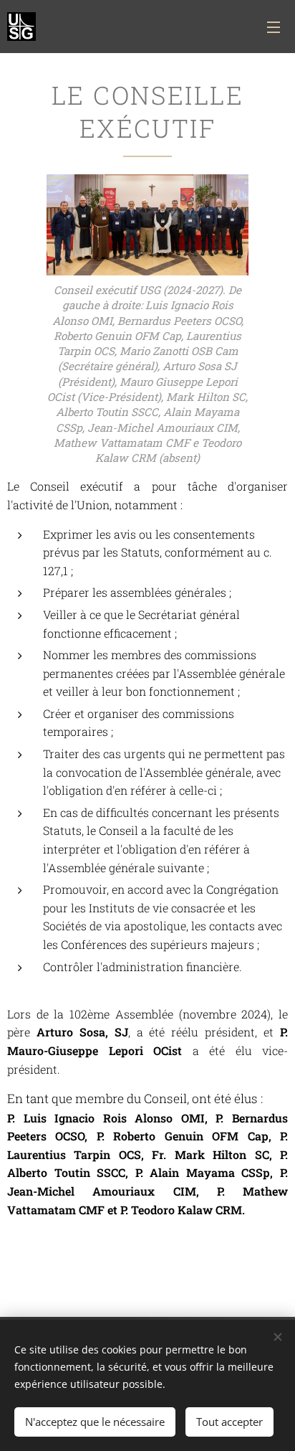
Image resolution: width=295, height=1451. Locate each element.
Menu (273, 26)
